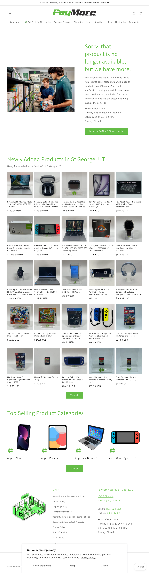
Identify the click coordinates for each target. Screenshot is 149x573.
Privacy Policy (59, 527)
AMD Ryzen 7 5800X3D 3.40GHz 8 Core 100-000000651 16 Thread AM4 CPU (101, 248)
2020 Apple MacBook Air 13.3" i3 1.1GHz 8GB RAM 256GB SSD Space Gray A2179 (74, 248)
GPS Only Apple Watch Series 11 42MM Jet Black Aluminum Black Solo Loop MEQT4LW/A (19, 292)
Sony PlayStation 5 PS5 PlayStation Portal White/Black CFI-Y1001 (99, 292)
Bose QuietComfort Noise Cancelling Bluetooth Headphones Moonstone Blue (128, 292)
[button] (10, 13)
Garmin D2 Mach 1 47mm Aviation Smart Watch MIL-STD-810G (127, 248)
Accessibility (58, 537)
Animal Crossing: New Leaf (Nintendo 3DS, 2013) (45, 334)
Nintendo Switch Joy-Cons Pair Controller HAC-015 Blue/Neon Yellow (100, 336)
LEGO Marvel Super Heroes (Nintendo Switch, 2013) (127, 334)
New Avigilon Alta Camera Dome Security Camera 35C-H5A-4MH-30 (19, 248)
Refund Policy (59, 501)
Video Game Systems (121, 458)
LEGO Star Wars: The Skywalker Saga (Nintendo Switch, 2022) (18, 379)
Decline (104, 565)
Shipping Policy (60, 506)
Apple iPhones (15, 458)
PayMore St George (20, 566)
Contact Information (62, 511)
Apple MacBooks (84, 458)
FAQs (55, 542)
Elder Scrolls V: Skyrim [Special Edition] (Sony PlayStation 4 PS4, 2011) (72, 336)
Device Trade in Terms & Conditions (69, 496)
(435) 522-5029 (113, 508)
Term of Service (60, 532)
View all (74, 395)
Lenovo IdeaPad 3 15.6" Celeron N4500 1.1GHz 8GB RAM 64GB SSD (45, 292)
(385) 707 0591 (114, 512)
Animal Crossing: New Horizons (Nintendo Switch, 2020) (100, 379)
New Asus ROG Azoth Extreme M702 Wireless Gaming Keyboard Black (128, 204)
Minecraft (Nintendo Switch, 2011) (46, 378)
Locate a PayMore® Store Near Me (106, 131)
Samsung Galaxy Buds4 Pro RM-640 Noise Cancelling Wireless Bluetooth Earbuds (46, 204)
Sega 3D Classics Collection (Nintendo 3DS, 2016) (19, 334)
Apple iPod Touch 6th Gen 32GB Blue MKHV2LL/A (73, 290)
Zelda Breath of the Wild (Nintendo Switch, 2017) (126, 378)
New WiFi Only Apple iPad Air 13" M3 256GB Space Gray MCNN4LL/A (101, 204)
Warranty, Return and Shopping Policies (71, 516)
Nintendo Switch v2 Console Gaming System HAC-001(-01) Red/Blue (46, 248)
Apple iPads (48, 458)
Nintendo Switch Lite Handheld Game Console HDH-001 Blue (72, 379)
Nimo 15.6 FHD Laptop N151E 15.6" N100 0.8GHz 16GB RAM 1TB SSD (19, 204)
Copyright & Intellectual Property (68, 522)
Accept (73, 565)
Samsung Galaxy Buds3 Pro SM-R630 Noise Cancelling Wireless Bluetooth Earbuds (73, 204)
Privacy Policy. (88, 557)
